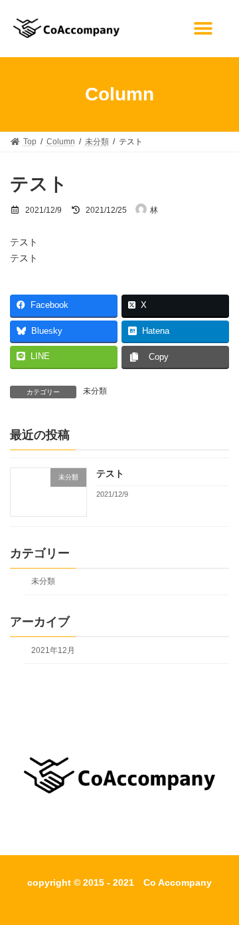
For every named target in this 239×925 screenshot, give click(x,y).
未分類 (95, 391)
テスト (110, 473)
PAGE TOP (220, 882)
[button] (207, 28)
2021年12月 (53, 650)
